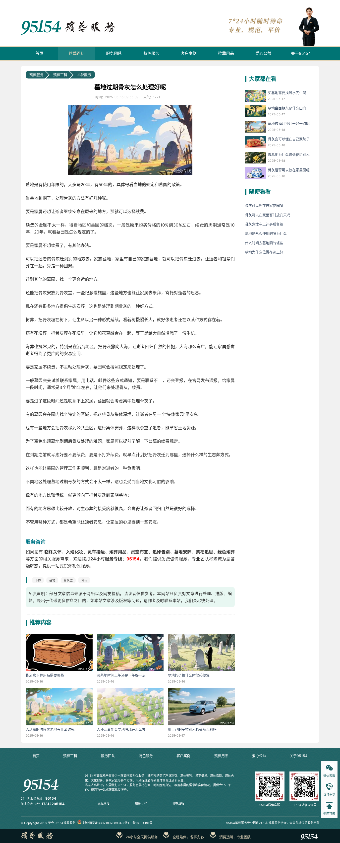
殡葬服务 (36, 75)
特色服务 (151, 53)
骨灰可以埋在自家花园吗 (264, 205)
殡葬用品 (226, 53)
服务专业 (141, 803)
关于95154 (301, 53)
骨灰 (84, 580)
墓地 (52, 580)
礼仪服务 (84, 75)
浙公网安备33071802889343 (103, 823)
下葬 (38, 580)
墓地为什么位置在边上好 (264, 252)
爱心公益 (263, 53)
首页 (39, 53)
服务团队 (114, 53)
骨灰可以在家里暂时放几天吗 (267, 215)
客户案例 (189, 53)
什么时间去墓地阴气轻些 (264, 243)
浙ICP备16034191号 (138, 823)
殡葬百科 (77, 53)
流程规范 (104, 803)
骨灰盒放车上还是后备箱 (264, 224)
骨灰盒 (68, 580)
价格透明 (178, 803)
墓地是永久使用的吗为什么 (266, 233)
